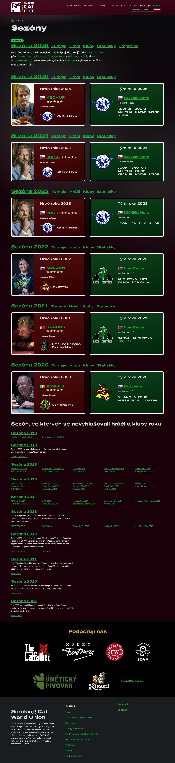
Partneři (69, 745)
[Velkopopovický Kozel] (99, 681)
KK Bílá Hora (136, 98)
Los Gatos (134, 268)
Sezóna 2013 (24, 511)
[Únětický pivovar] (54, 681)
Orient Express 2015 (50, 486)
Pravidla (89, 5)
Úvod (68, 712)
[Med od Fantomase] (78, 652)
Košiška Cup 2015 (49, 489)
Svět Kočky (74, 5)
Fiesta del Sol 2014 (50, 504)
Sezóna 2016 (24, 464)
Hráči (123, 5)
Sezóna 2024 (29, 135)
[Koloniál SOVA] (143, 652)
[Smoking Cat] (12, 20)
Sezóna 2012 (24, 534)
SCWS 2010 (16, 593)
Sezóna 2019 (24, 433)
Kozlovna (133, 386)
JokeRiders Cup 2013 (144, 526)
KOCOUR (55, 327)
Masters (70, 60)
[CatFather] (37, 652)
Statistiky (106, 46)
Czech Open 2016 (142, 469)
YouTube (122, 709)
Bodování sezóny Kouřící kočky (82, 734)
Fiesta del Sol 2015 (50, 483)
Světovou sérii (77, 56)
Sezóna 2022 (30, 246)
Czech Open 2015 (111, 486)
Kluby (133, 5)
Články (101, 5)
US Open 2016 (79, 469)
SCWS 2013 (47, 526)
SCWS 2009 (16, 616)
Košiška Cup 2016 (18, 471)
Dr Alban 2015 (79, 489)
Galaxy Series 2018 (19, 457)
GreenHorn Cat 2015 (20, 486)
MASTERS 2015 (18, 483)
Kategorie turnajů (74, 728)
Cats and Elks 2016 (50, 471)
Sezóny (145, 5)
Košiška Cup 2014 (80, 501)
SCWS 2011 (16, 574)
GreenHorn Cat (22, 60)
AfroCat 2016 (109, 471)
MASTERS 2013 (18, 526)
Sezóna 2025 (30, 76)
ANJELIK (55, 386)
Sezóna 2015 (24, 479)
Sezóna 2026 (30, 45)
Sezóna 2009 (24, 601)
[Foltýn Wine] (115, 652)
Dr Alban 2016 (79, 471)
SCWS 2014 (47, 501)
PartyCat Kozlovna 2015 (114, 483)
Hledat (157, 10)
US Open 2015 (110, 489)
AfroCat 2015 (140, 483)
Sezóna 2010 (24, 581)
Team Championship (31, 56)
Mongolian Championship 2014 (148, 501)
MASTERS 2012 (18, 551)
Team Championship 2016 (53, 469)
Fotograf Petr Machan (132, 681)
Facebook (123, 704)
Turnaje (113, 5)
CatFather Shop (73, 756)
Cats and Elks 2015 (81, 486)
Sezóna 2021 (29, 305)
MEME (68, 750)
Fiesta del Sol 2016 (19, 469)
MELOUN (55, 268)
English (156, 5)
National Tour (93, 52)
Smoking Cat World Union (79, 717)
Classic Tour (56, 56)
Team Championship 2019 (53, 437)
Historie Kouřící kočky (77, 739)
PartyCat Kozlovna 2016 (114, 469)
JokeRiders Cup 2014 (113, 501)
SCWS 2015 (16, 489)
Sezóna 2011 (24, 559)
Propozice (128, 46)
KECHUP (55, 97)
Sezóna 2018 (24, 445)
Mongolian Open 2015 (144, 486)
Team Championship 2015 (84, 483)
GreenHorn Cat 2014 (20, 504)
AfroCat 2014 (109, 504)
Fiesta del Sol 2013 (81, 526)
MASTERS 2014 (18, 501)
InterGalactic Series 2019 (21, 437)
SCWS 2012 (47, 551)
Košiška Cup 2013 (111, 526)
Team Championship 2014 (84, 504)
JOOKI (53, 157)
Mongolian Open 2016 (144, 471)
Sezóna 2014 (24, 497)
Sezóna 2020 (30, 364)
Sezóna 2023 (30, 191)
